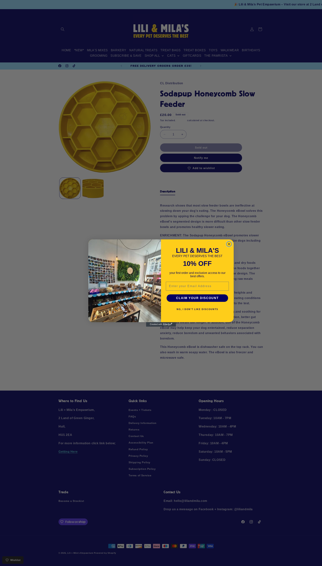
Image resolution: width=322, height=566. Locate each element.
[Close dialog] (229, 244)
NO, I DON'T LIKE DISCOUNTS (197, 309)
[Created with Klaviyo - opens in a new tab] (161, 324)
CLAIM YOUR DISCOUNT (197, 298)
